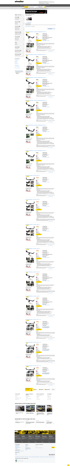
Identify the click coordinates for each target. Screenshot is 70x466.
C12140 (38, 326)
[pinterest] (51, 454)
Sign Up (16, 454)
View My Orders (17, 445)
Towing (21, 5)
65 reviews (37, 154)
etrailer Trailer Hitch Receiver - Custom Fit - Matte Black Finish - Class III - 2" (35, 31)
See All (53, 389)
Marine (40, 5)
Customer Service (42, 3)
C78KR (38, 255)
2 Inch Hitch (16, 395)
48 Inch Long (49, 399)
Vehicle (32, 5)
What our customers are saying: (18, 70)
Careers (26, 446)
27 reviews (37, 323)
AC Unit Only (38, 399)
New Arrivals (47, 5)
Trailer (29, 5)
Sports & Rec (25, 5)
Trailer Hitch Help (17, 65)
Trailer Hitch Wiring (28, 398)
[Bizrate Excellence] (16, 460)
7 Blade (27, 397)
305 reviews (37, 35)
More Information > (51, 51)
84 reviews (37, 252)
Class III (16, 396)
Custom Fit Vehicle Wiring (29, 394)
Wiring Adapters (28, 396)
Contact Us (16, 60)
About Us (16, 62)
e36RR (38, 38)
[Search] (40, 2)
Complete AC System (39, 395)
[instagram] (52, 454)
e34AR (38, 107)
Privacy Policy (16, 63)
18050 (49, 143)
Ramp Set (48, 395)
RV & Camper (37, 5)
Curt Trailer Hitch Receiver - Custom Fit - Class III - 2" (32, 175)
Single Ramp (49, 396)
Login (16, 453)
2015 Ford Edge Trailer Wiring (45, 40)
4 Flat (26, 400)
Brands (43, 5)
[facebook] (49, 454)
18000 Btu (38, 396)
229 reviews (37, 179)
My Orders (47, 3)
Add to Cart (38, 40)
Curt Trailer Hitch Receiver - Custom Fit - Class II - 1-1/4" (33, 319)
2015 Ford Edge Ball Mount (45, 327)
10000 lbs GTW (17, 399)
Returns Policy (17, 446)
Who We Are (26, 445)
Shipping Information (17, 447)
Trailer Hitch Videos (17, 66)
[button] (53, 423)
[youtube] (54, 454)
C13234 (38, 182)
